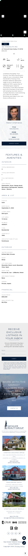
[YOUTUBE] (19, 533)
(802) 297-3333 (14, 461)
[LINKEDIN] (16, 533)
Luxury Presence (14, 544)
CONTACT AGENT (14, 143)
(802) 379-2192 (14, 516)
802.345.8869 (14, 134)
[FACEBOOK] (8, 533)
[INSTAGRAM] (12, 533)
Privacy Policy (6, 368)
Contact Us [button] (14, 408)
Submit (14, 358)
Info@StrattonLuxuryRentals (14, 518)
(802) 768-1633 (14, 487)
